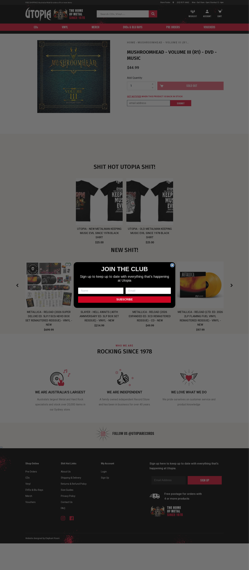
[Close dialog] (172, 265)
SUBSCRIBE (124, 299)
